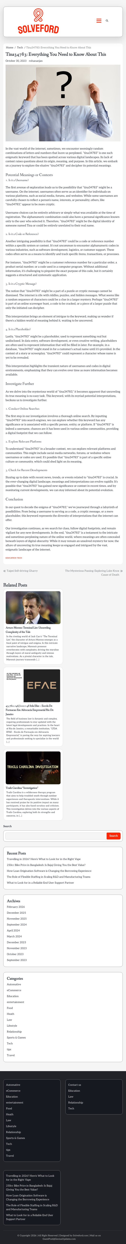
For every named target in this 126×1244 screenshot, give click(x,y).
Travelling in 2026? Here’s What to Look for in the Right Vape (44, 859)
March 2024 (14, 936)
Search (7, 826)
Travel (11, 1055)
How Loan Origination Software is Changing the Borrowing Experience (49, 871)
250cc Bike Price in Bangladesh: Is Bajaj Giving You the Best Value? (46, 865)
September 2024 (17, 924)
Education (11, 558)
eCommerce (14, 990)
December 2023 (16, 942)
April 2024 (13, 930)
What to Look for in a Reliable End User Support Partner (40, 882)
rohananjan (36, 61)
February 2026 (16, 907)
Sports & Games (16, 1037)
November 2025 (17, 918)
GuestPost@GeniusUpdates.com (59, 1239)
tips (9, 1049)
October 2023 (15, 954)
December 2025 (16, 912)
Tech (19, 558)
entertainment (15, 1002)
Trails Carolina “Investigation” (22, 788)
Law (9, 1020)
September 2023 (17, 960)
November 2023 (17, 948)
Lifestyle (12, 1025)
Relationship (14, 1031)
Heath (10, 1014)
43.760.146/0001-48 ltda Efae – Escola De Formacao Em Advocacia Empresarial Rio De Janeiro (29, 710)
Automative (14, 984)
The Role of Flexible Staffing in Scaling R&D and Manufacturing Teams (48, 877)
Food (10, 1008)
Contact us (74, 1085)
